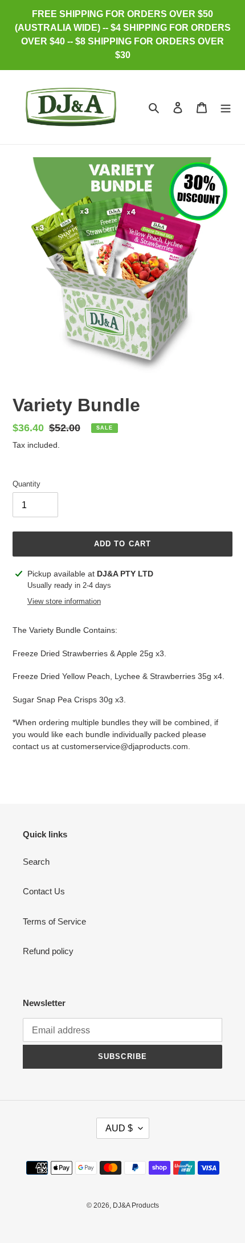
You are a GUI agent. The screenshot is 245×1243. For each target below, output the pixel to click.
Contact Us (44, 891)
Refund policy (48, 951)
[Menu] (226, 107)
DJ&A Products (136, 1205)
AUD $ (119, 1128)
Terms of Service (54, 921)
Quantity (26, 484)
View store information (64, 601)
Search (36, 861)
